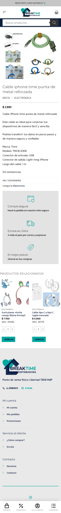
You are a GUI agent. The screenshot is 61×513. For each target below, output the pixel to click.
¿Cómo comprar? (16, 440)
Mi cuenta (12, 407)
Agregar (9, 339)
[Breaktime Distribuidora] (30, 12)
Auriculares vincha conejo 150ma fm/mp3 (13, 314)
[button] (5, 12)
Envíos (10, 446)
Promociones (14, 421)
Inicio (6, 98)
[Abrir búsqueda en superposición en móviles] (30, 22)
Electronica (22, 98)
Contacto (11, 472)
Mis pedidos (13, 414)
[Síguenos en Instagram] (30, 497)
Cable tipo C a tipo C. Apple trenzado (43, 314)
